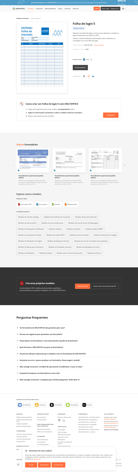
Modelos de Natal (45, 253)
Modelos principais (22, 18)
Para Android (74, 405)
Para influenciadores (43, 444)
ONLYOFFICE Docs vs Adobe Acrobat (88, 429)
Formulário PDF (26, 204)
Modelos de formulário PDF (24, 417)
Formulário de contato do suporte (65, 442)
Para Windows (26, 405)
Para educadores (41, 420)
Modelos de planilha (22, 424)
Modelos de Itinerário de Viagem (105, 235)
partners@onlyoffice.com (111, 423)
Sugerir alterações (99, 45)
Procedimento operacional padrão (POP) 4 (103, 177)
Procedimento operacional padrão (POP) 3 (67, 177)
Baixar (97, 8)
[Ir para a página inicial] (19, 9)
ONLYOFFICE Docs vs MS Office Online (89, 417)
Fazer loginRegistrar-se (110, 8)
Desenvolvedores (50, 8)
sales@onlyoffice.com (110, 419)
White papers (61, 439)
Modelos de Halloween (26, 253)
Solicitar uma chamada (111, 429)
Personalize (44, 465)
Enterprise (39, 8)
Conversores (20, 431)
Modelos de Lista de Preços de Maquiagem (83, 223)
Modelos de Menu (55, 229)
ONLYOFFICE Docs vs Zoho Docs (87, 422)
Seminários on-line (63, 437)
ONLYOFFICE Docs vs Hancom (86, 432)
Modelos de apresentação (23, 426)
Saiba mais (37, 459)
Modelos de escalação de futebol (29, 235)
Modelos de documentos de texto (24, 420)
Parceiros (68, 8)
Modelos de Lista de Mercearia (52, 223)
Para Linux (42, 405)
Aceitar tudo (58, 465)
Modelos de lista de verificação (86, 217)
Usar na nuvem (82, 286)
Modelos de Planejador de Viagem (30, 241)
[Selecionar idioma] (123, 9)
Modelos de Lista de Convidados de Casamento (91, 241)
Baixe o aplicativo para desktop (105, 286)
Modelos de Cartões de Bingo (28, 217)
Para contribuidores (42, 439)
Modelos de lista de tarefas (79, 235)
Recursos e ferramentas (43, 429)
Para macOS (58, 405)
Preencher (111, 115)
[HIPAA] (59, 421)
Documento (43, 204)
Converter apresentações (23, 439)
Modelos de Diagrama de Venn (58, 241)
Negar (31, 465)
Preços (60, 8)
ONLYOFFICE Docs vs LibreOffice (87, 424)
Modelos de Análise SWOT (55, 235)
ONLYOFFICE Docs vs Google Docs (87, 420)
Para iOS (89, 405)
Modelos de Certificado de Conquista (57, 217)
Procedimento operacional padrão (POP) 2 (31, 177)
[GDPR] (63, 421)
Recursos (76, 8)
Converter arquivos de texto (24, 434)
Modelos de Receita (73, 229)
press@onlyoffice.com (110, 427)
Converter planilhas (21, 436)
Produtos (31, 8)
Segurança (61, 414)
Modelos (19, 414)
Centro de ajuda (62, 432)
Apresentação (72, 204)
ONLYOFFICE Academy (64, 434)
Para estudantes (41, 417)
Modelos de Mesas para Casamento (30, 247)
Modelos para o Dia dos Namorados (69, 253)
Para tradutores (41, 442)
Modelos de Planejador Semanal (60, 247)
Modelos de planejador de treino (88, 247)
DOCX (87, 59)
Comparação (82, 414)
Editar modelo (80, 67)
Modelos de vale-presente (27, 223)
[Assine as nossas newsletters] (18, 464)
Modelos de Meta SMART (94, 229)
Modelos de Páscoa (94, 253)
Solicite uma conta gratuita (44, 432)
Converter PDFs (20, 441)
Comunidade (61, 430)
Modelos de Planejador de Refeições (31, 229)
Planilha (57, 204)
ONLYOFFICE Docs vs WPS (85, 427)
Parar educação (43, 414)
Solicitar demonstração (64, 446)
